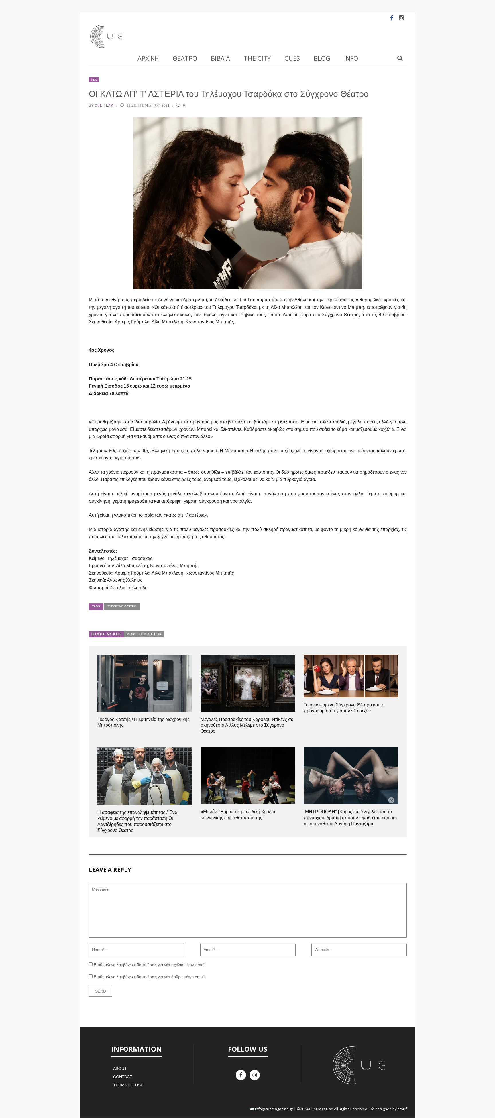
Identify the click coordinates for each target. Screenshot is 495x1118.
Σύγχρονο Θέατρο (121, 606)
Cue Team (104, 105)
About (120, 1068)
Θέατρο (185, 58)
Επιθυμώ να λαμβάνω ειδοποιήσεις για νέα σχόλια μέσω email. (150, 964)
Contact (122, 1076)
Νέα (94, 80)
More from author (144, 634)
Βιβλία (220, 58)
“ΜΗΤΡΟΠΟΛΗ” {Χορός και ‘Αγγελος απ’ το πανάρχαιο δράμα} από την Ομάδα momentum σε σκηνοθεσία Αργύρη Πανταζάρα (350, 817)
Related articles (106, 634)
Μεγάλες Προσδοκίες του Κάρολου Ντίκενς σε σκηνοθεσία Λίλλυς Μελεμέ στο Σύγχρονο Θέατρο (247, 725)
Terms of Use (128, 1085)
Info (351, 58)
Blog (322, 58)
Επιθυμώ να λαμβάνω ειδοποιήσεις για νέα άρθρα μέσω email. (150, 976)
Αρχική (148, 58)
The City (257, 58)
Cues (292, 58)
